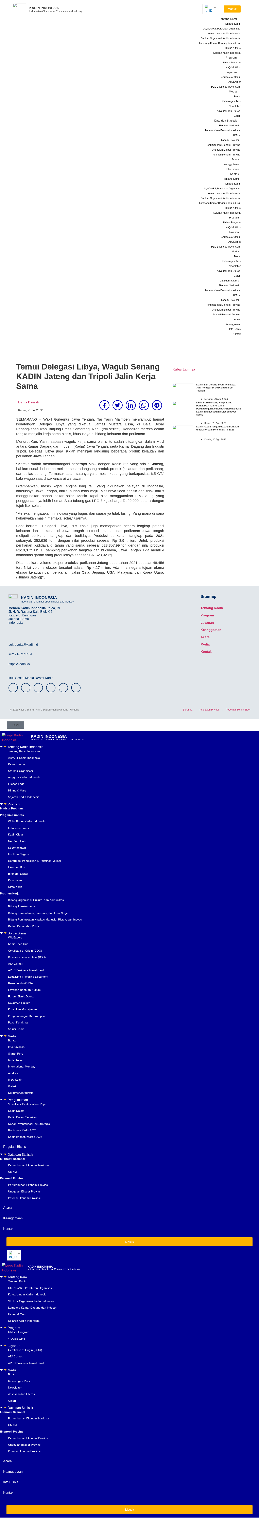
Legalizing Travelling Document (28, 976)
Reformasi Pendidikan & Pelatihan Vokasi (34, 860)
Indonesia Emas (18, 828)
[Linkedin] (76, 687)
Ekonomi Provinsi (229, 140)
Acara (235, 159)
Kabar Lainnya (184, 369)
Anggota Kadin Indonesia (24, 777)
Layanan (231, 72)
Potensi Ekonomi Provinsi (226, 154)
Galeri (237, 115)
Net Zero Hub (16, 841)
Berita (237, 96)
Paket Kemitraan (18, 1022)
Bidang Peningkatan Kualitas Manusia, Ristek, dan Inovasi (45, 919)
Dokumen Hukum (19, 1002)
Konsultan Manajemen (22, 1009)
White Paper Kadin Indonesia (26, 821)
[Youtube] (50, 687)
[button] (129, 746)
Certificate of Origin (230, 77)
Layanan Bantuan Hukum (24, 989)
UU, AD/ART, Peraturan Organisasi (222, 28)
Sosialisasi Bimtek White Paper (28, 1104)
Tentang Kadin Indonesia (26, 747)
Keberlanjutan (17, 847)
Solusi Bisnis (17, 933)
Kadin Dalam (16, 1110)
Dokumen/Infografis (20, 1092)
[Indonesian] (208, 8)
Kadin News (15, 1060)
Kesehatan (15, 880)
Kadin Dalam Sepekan (22, 1117)
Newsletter (235, 106)
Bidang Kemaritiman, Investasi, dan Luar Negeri (38, 913)
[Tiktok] (63, 687)
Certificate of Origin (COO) (25, 950)
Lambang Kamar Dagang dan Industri (220, 43)
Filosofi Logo (16, 783)
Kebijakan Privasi (209, 709)
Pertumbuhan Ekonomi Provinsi (223, 145)
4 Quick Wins (233, 67)
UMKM (237, 135)
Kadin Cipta (15, 834)
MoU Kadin (15, 1079)
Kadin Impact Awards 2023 (25, 1136)
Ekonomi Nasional (229, 125)
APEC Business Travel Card (225, 86)
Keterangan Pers (231, 101)
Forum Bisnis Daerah (21, 996)
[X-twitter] (38, 687)
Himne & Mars (233, 48)
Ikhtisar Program (232, 62)
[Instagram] (13, 687)
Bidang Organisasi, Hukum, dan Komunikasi (36, 900)
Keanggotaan (230, 164)
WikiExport (15, 937)
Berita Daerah (28, 402)
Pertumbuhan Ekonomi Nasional (223, 130)
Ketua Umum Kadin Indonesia (224, 33)
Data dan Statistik (225, 120)
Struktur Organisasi (20, 770)
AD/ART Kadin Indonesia (24, 757)
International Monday (21, 1066)
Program (231, 57)
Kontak (234, 173)
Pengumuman (18, 1100)
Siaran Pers (15, 1053)
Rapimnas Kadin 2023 (22, 1130)
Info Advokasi (16, 1047)
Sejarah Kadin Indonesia (227, 52)
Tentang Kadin (233, 23)
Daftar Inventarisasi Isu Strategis (29, 1123)
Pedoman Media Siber (238, 709)
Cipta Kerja (15, 886)
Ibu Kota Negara (18, 854)
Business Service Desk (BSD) (27, 957)
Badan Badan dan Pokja (23, 926)
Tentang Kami (228, 18)
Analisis (13, 1073)
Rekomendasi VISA (20, 983)
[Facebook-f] (25, 687)
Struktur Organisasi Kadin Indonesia (221, 38)
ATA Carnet (234, 82)
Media (233, 91)
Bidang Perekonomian (22, 906)
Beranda (187, 709)
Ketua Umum (16, 764)
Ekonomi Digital (18, 873)
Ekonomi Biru (16, 867)
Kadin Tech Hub (18, 944)
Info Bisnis (232, 169)
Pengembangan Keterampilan (27, 1016)
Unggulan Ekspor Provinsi (226, 149)
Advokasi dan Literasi (229, 111)
